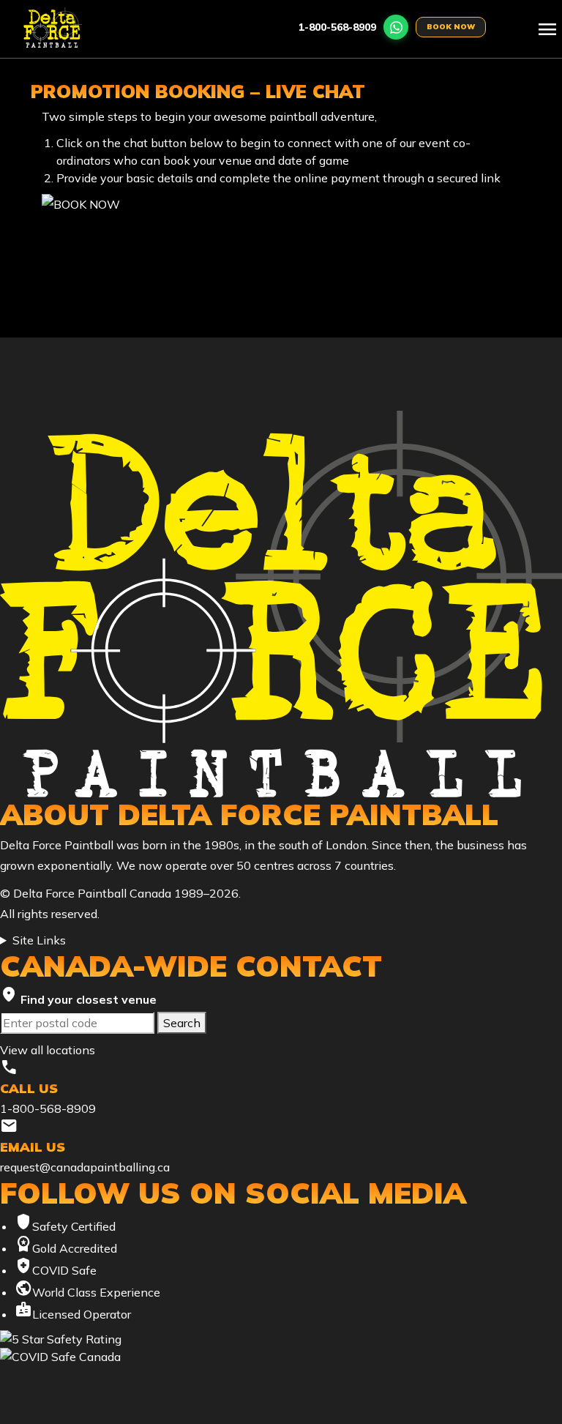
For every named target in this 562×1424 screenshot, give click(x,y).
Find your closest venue (78, 996)
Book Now (451, 26)
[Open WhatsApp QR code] (395, 27)
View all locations (47, 1050)
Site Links (39, 940)
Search (182, 1022)
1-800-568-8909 (337, 27)
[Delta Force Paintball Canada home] (281, 604)
